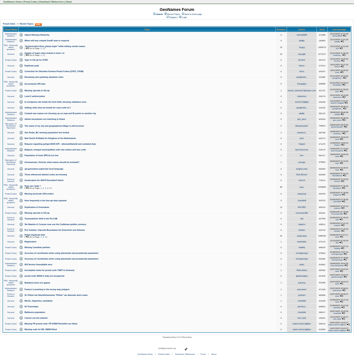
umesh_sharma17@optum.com (302, 90)
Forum (203, 354)
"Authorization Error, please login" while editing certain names (55, 46)
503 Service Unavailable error (38, 264)
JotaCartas (302, 236)
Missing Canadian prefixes (37, 247)
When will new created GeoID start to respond (47, 40)
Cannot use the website (36, 318)
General (10, 54)
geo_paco (301, 119)
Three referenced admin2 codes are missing (46, 174)
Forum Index (9, 24)
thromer (301, 60)
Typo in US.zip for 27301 (36, 60)
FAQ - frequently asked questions (11, 47)
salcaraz (302, 283)
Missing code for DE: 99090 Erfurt (41, 329)
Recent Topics (173, 14)
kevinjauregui (302, 253)
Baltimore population (35, 312)
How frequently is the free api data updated (46, 200)
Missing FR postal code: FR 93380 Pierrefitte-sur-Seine (51, 324)
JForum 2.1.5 (176, 337)
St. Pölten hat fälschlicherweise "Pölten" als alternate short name (56, 295)
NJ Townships (31, 306)
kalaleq (302, 247)
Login (184, 17)
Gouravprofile (302, 213)
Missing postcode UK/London (39, 194)
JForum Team (187, 337)
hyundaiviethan (337, 265)
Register (173, 17)
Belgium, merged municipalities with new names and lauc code (55, 150)
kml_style (302, 318)
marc (337, 91)
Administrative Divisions (11, 35)
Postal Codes (31, 2)
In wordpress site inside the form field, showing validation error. (56, 102)
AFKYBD (302, 207)
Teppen (302, 144)
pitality (302, 40)
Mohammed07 (301, 126)
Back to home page (193, 14)
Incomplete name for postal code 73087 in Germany (49, 270)
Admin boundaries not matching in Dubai (45, 119)
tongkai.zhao (302, 169)
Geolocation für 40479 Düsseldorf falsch (44, 180)
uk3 (337, 48)
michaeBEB (302, 35)
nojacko (301, 224)
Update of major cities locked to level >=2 (44, 53)
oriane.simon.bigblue (302, 324)
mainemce (301, 96)
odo (301, 218)
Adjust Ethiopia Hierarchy (37, 35)
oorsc (301, 71)
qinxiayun (337, 188)
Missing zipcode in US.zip (37, 90)
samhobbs (301, 242)
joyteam (301, 295)
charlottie (302, 301)
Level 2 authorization (35, 96)
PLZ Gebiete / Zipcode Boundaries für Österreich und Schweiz (55, 230)
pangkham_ (301, 77)
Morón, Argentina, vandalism (39, 301)
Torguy (302, 47)
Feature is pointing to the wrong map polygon (47, 289)
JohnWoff (302, 200)
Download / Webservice (51, 2)
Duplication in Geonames (37, 207)
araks (301, 264)
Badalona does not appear (37, 283)
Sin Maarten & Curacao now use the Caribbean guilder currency (55, 224)
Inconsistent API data (35, 84)
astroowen (301, 289)
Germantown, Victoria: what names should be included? (52, 162)
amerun (337, 208)
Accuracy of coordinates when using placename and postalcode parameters (61, 253)
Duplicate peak (32, 66)
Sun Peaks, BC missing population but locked (47, 132)
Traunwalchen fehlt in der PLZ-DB (41, 218)
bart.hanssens (301, 150)
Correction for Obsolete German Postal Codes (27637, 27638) (54, 71)
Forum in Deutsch (11, 180)
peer (302, 138)
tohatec (302, 230)
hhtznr (302, 66)
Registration (31, 242)
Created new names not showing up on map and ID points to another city (60, 113)
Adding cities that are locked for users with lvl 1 (48, 108)
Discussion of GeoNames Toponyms (10, 126)
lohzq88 (301, 54)
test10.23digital (301, 102)
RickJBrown (301, 174)
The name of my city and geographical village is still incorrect (54, 126)
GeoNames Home (12, 2)
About (68, 2)
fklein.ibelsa (302, 270)
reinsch (302, 180)
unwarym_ (337, 55)
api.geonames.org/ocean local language (44, 169)
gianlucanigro (302, 276)
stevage (301, 162)
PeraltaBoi (301, 84)
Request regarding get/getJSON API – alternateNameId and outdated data (60, 144)
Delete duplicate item (35, 235)
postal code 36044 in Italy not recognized (44, 276)
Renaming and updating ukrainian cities (44, 77)
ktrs (301, 155)
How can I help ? (33, 186)
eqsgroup (302, 194)
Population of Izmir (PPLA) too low (41, 155)
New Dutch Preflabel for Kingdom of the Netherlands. (50, 138)
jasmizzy (302, 306)
